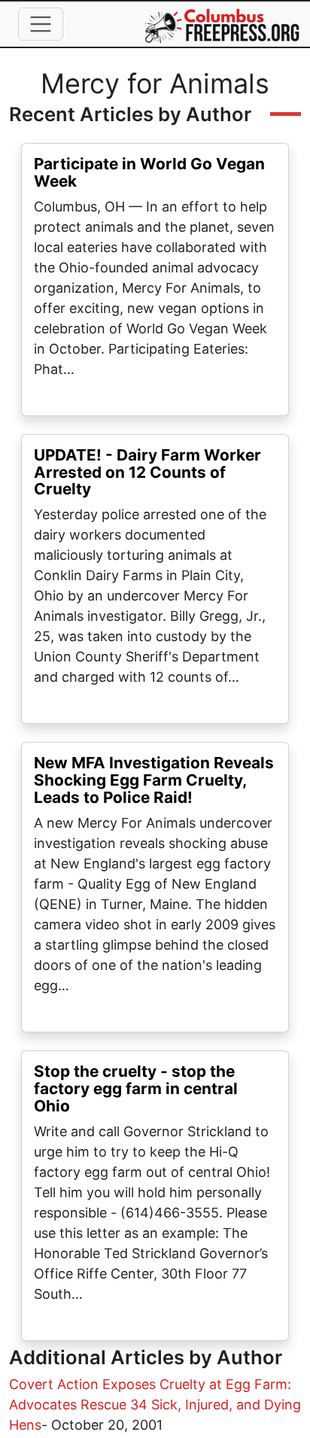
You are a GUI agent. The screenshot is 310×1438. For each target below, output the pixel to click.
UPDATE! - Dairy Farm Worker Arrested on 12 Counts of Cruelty (147, 472)
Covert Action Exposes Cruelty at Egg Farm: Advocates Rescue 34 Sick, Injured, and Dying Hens (155, 1404)
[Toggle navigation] (40, 24)
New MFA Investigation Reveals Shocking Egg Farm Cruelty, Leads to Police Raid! (154, 780)
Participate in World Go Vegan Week (149, 172)
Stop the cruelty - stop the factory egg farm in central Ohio (136, 1088)
